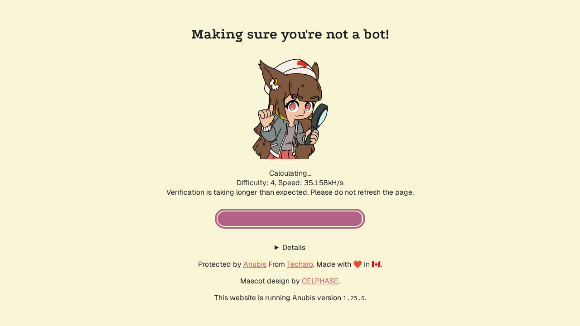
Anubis (254, 264)
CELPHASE (320, 281)
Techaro (300, 264)
